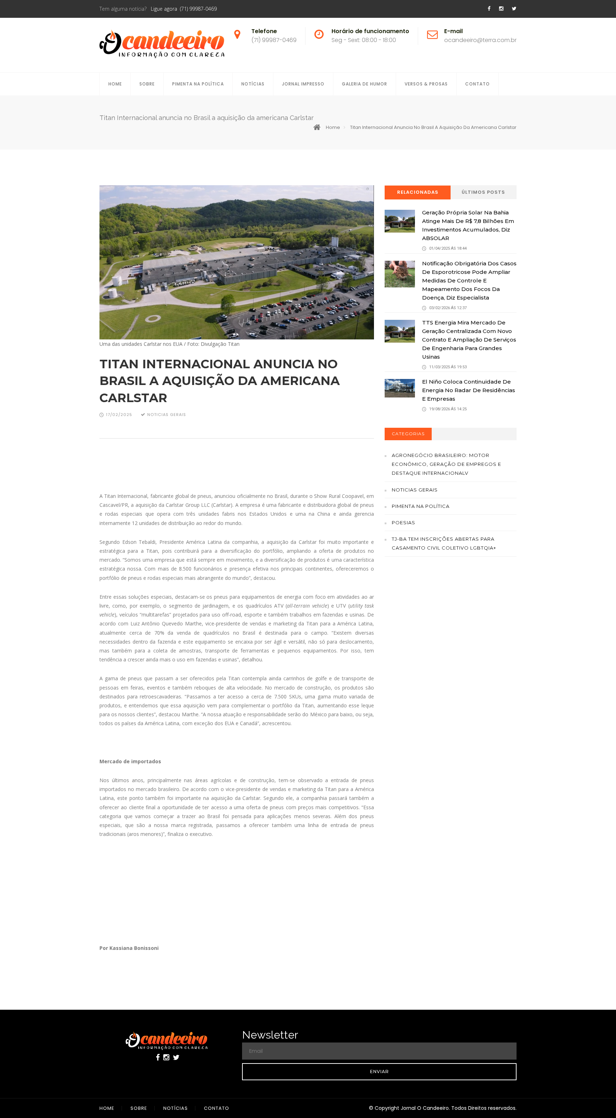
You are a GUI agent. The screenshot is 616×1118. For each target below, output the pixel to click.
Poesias (403, 522)
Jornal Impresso (303, 84)
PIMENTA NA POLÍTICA (198, 84)
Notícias (253, 84)
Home (115, 84)
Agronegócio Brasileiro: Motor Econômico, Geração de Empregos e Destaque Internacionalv (446, 464)
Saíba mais (450, 649)
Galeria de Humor (364, 84)
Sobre (147, 84)
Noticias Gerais (415, 490)
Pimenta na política (421, 506)
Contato (477, 84)
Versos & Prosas (426, 84)
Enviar (379, 1071)
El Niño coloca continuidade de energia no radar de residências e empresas (468, 390)
